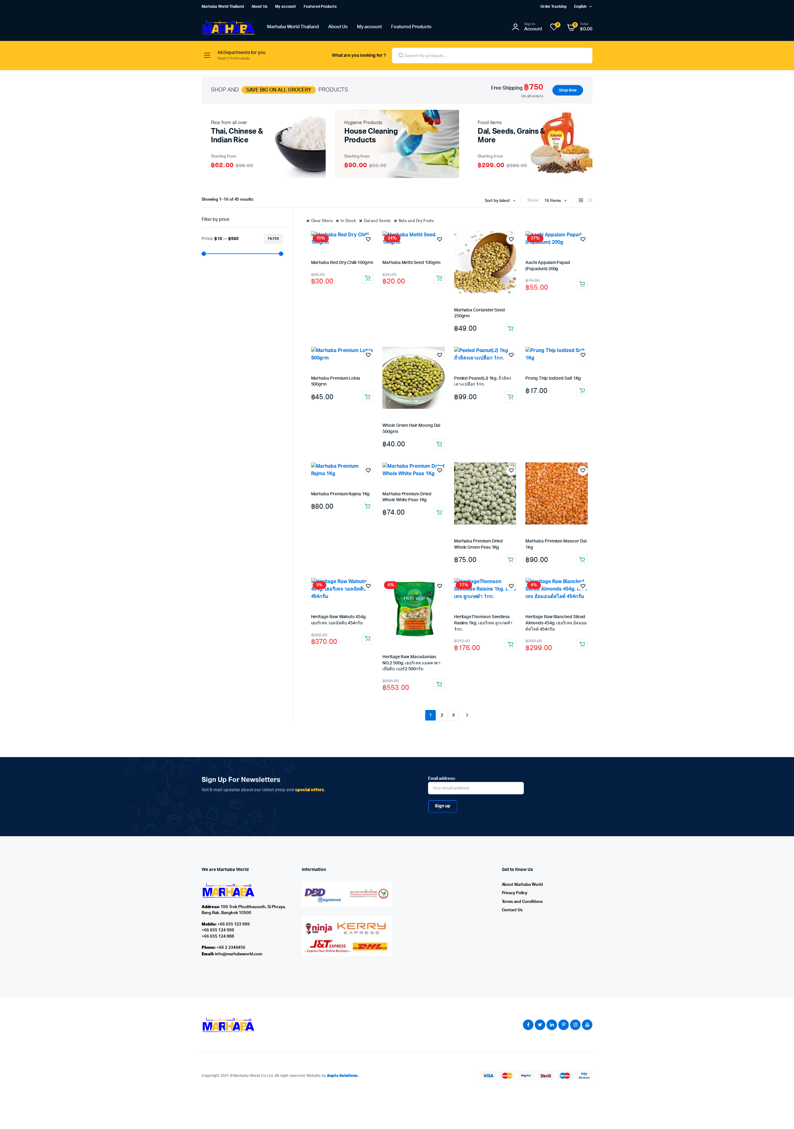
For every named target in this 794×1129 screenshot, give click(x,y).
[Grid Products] (580, 201)
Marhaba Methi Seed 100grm (411, 263)
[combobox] (500, 201)
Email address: (441, 779)
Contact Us (512, 910)
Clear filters (322, 221)
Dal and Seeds (377, 221)
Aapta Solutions (342, 1075)
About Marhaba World (522, 885)
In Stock (348, 221)
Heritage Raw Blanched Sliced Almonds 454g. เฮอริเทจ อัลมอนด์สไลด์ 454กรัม (556, 623)
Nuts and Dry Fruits (416, 221)
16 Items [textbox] (552, 201)
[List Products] (589, 201)
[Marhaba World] (228, 27)
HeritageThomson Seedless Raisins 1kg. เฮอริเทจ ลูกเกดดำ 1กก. (483, 623)
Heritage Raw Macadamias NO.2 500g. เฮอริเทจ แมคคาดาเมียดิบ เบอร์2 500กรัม (411, 663)
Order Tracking (553, 6)
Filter (273, 238)
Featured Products (320, 6)
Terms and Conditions (522, 902)
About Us (259, 6)
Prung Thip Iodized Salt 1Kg (553, 378)
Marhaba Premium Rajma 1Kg (340, 494)
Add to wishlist (368, 239)
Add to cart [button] (367, 278)
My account (285, 6)
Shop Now (568, 90)
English (580, 6)
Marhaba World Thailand (223, 6)
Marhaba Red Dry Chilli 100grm (342, 263)
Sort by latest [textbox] (497, 201)
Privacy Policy (515, 893)
